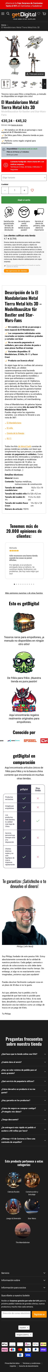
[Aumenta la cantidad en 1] (24, 190)
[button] (14, 584)
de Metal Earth (24, 446)
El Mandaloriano (14, 423)
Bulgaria (23, 1335)
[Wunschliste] (39, 13)
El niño (10, 428)
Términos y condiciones (31, 1363)
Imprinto (13, 1366)
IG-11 (9, 438)
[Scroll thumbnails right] (44, 84)
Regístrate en (39, 1314)
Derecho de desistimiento (28, 1366)
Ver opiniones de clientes (16, 271)
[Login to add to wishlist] (32, 190)
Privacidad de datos (12, 1363)
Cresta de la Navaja (15, 433)
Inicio (3, 25)
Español (23, 1328)
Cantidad (4, 184)
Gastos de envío (17, 125)
